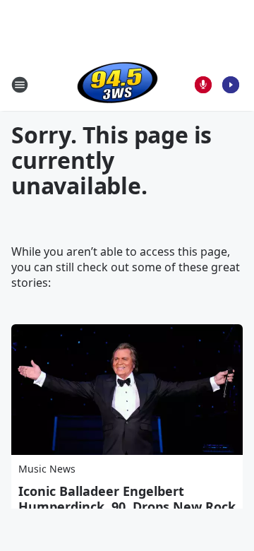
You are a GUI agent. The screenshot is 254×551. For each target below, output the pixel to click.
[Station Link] (117, 84)
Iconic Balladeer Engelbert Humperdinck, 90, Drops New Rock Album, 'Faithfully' (127, 506)
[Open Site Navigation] (19, 84)
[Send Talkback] (203, 84)
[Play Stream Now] (230, 84)
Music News (46, 468)
